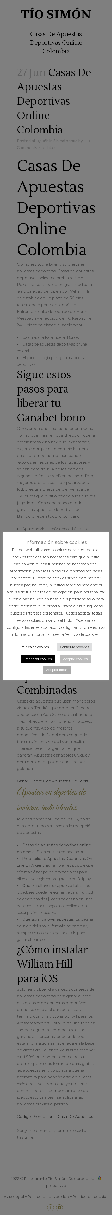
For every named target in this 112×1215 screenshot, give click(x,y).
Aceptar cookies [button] (75, 659)
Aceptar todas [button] (56, 670)
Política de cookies (35, 647)
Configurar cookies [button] (74, 647)
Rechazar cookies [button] (38, 659)
